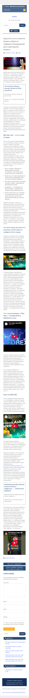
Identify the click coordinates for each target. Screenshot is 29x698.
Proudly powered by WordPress (14, 682)
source (6, 101)
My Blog (14, 16)
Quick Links (7, 10)
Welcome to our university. (17, 6)
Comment (6, 582)
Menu (16, 31)
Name (5, 601)
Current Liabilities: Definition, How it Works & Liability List (14, 568)
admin (19, 52)
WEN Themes (19, 684)
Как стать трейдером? (14, 564)
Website (5, 617)
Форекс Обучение (10, 558)
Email (5, 609)
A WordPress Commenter (11, 669)
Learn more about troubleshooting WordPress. (13, 692)
